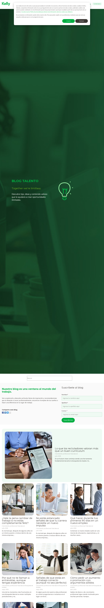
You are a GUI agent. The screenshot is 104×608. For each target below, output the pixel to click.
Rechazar (81, 21)
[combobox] (49, 378)
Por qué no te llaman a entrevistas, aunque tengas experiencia (15, 580)
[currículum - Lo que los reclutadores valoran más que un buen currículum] (28, 455)
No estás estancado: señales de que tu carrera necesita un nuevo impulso (51, 522)
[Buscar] (74, 378)
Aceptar (68, 21)
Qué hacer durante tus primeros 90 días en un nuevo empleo (84, 521)
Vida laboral (74, 454)
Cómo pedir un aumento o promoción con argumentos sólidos (85, 580)
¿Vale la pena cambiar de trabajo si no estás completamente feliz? (17, 521)
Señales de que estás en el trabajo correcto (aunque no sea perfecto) (51, 580)
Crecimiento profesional (62, 454)
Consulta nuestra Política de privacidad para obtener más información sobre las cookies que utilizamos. (47, 12)
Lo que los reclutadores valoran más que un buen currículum (76, 449)
